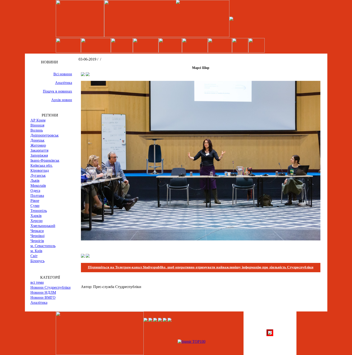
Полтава (37, 196)
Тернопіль (38, 211)
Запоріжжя (39, 155)
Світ (34, 256)
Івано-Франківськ (44, 160)
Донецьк (37, 140)
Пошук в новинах (57, 91)
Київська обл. (41, 165)
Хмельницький (42, 226)
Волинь (36, 130)
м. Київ (36, 251)
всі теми (37, 282)
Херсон (36, 221)
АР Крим (37, 120)
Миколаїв (38, 185)
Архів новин (61, 100)
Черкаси (37, 231)
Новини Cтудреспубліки (50, 287)
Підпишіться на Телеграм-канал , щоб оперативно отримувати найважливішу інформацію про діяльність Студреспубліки (200, 267)
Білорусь (37, 261)
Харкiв (36, 216)
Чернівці (37, 236)
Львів (35, 180)
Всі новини (62, 74)
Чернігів (37, 241)
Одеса (35, 191)
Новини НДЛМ (43, 292)
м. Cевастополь (43, 246)
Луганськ (38, 175)
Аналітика (63, 83)
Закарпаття (39, 150)
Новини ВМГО (43, 297)
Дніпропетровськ (44, 135)
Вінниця (37, 125)
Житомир (38, 145)
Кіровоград (39, 170)
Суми (35, 206)
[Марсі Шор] (200, 239)
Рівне (34, 201)
